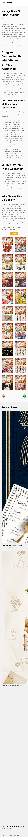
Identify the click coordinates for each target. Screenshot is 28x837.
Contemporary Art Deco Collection (12, 545)
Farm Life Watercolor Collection (11, 686)
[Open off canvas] (25, 2)
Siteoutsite (7, 2)
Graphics (22, 19)
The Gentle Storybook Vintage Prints (13, 826)
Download (14, 233)
